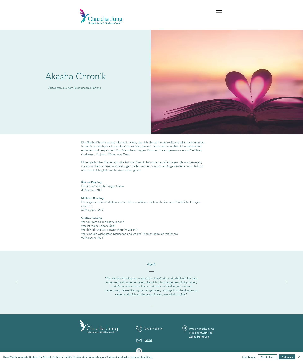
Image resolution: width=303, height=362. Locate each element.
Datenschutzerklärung (141, 357)
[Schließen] (299, 356)
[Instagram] (139, 351)
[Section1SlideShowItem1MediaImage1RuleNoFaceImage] (151, 306)
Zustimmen (287, 357)
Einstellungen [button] (248, 357)
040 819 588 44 (154, 328)
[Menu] (219, 12)
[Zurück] (17, 282)
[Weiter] (286, 282)
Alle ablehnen (267, 357)
